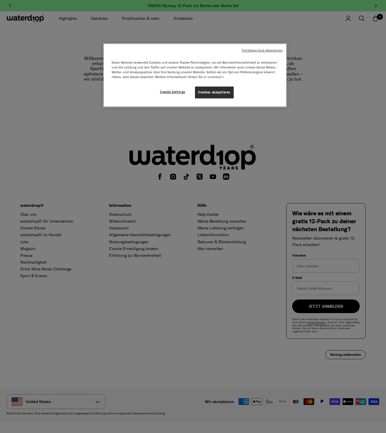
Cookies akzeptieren (214, 92)
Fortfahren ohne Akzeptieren (262, 50)
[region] (195, 75)
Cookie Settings (172, 92)
